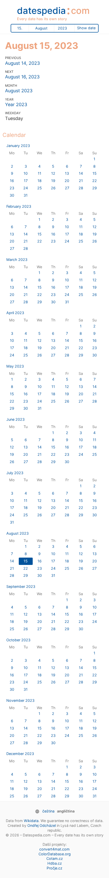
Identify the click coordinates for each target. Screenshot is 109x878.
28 (81, 188)
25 (39, 188)
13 (67, 173)
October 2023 (18, 640)
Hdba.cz (54, 863)
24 (25, 188)
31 (26, 195)
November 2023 (20, 700)
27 (67, 188)
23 (12, 188)
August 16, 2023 (22, 76)
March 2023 (16, 259)
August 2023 (18, 90)
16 (12, 180)
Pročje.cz (54, 868)
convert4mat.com (54, 849)
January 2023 (18, 145)
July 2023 (14, 473)
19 (53, 180)
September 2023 (20, 586)
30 (12, 195)
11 (39, 173)
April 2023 (15, 313)
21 (81, 180)
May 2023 (15, 366)
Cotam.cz (54, 858)
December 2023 (20, 753)
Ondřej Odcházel (41, 825)
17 (26, 180)
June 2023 (15, 419)
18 (40, 180)
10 (26, 173)
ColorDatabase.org (55, 854)
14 (81, 173)
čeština (48, 811)
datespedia (53, 12)
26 (53, 188)
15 (95, 173)
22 (94, 180)
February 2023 (18, 206)
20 (67, 180)
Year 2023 (16, 104)
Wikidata (31, 821)
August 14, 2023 (22, 63)
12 (53, 173)
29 (94, 188)
